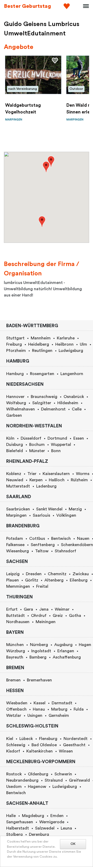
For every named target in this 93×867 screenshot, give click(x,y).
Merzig (75, 509)
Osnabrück (74, 397)
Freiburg (14, 344)
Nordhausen (17, 622)
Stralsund (54, 780)
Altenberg (54, 580)
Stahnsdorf (65, 551)
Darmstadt (62, 703)
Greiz (58, 615)
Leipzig (13, 574)
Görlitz (31, 580)
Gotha (75, 615)
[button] (46, 167)
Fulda (79, 709)
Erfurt (12, 609)
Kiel (9, 739)
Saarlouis (41, 515)
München (15, 645)
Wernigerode (51, 822)
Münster (37, 451)
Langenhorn (71, 374)
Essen (78, 438)
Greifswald (79, 780)
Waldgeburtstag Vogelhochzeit (23, 108)
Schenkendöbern (77, 545)
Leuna (66, 828)
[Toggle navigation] (84, 6)
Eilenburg (79, 580)
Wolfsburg (16, 403)
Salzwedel (45, 828)
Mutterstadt (18, 486)
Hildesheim (67, 403)
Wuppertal (61, 444)
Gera (28, 609)
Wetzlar (13, 715)
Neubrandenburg (22, 780)
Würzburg (15, 651)
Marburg (59, 709)
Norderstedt (76, 739)
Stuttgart (15, 338)
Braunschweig (44, 397)
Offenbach (16, 709)
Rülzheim (79, 480)
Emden (57, 816)
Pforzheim (16, 351)
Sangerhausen (19, 822)
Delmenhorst (53, 409)
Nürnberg (39, 645)
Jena (44, 609)
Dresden (34, 574)
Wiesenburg (17, 551)
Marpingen (16, 515)
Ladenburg (46, 486)
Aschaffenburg (67, 657)
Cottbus (37, 538)
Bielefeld (14, 451)
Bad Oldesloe (44, 745)
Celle (77, 409)
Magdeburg (33, 816)
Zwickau (81, 574)
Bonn (56, 451)
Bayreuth (14, 657)
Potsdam (14, 538)
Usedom (14, 786)
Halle (11, 816)
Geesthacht (74, 745)
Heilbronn (64, 344)
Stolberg (14, 834)
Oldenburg (38, 774)
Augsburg (63, 645)
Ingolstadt (41, 651)
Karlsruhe (66, 338)
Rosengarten (42, 374)
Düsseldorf (31, 438)
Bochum (37, 444)
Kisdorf (13, 751)
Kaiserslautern (56, 474)
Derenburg (39, 834)
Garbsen (14, 415)
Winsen (66, 751)
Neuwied (14, 480)
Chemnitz (57, 574)
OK (73, 843)
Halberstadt (17, 828)
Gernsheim (59, 715)
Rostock (14, 774)
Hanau (39, 709)
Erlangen (65, 651)
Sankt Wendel (49, 509)
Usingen (34, 715)
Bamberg (38, 657)
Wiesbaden (16, 703)
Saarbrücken (18, 509)
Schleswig (15, 745)
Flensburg (48, 739)
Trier (31, 474)
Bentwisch (61, 538)
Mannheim (41, 338)
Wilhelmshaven (20, 409)
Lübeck (26, 739)
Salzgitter (41, 403)
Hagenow (37, 786)
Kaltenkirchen (39, 751)
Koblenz (13, 474)
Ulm (83, 344)
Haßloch (57, 480)
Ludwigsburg (71, 351)
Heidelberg (38, 344)
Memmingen (18, 586)
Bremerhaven (39, 680)
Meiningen (46, 622)
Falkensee (15, 545)
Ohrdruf (39, 615)
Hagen (85, 645)
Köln (10, 438)
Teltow (42, 551)
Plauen (12, 580)
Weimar (62, 609)
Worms (82, 474)
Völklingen (66, 515)
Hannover (15, 397)
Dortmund (57, 438)
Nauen (83, 538)
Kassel (39, 703)
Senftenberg (43, 545)
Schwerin (63, 774)
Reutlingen (42, 351)
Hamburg (15, 374)
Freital (42, 586)
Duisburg (14, 444)
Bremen (13, 680)
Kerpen (36, 480)
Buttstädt (15, 615)
